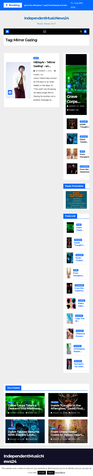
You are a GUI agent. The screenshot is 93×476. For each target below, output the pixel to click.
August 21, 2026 (60, 439)
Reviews (81, 300)
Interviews (84, 166)
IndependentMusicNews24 (46, 18)
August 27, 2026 (76, 106)
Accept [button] (41, 473)
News (36, 58)
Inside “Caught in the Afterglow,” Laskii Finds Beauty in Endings (67, 408)
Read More (60, 472)
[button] (81, 31)
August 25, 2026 (60, 413)
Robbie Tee (74, 110)
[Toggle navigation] (45, 31)
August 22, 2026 (17, 439)
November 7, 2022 (44, 71)
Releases (84, 121)
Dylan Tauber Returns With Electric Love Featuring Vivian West (23, 435)
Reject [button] (50, 473)
